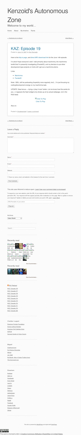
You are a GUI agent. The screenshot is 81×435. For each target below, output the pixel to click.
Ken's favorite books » (31, 263)
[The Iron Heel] (29, 254)
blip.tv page (23, 57)
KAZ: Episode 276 (12, 293)
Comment (10, 137)
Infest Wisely (69, 38)
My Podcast (13, 285)
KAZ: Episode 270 (12, 308)
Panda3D (18, 78)
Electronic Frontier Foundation (15, 324)
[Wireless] (21, 248)
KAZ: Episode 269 (12, 311)
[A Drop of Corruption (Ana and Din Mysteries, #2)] (13, 274)
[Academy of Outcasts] (25, 274)
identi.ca (9, 376)
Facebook (10, 403)
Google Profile (11, 405)
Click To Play (40, 101)
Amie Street (10, 381)
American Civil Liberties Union (15, 329)
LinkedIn (9, 386)
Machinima (19, 75)
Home (9, 30)
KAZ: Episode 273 (12, 301)
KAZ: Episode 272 (12, 303)
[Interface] (21, 252)
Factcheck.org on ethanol (14, 38)
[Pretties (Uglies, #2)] (29, 258)
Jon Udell (10, 355)
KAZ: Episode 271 (12, 306)
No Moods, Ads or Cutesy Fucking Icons (18, 357)
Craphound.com (11, 347)
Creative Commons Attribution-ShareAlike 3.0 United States (42, 434)
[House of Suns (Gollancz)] (17, 248)
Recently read (13, 240)
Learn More (56, 198)
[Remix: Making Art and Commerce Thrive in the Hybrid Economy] (25, 248)
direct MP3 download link (40, 57)
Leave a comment (33, 111)
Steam (9, 388)
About (16, 30)
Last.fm (9, 383)
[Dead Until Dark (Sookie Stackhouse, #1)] (9, 248)
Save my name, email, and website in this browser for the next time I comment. (32, 177)
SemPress (54, 424)
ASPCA (9, 332)
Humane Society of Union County (16, 334)
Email (9, 164)
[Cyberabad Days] (25, 260)
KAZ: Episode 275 (12, 296)
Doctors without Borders (14, 327)
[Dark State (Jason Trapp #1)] (21, 274)
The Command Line (13, 360)
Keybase (9, 373)
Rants (33, 30)
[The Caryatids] (17, 260)
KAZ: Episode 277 (12, 291)
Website (9, 170)
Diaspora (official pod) (13, 408)
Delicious (9, 391)
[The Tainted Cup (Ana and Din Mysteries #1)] (17, 274)
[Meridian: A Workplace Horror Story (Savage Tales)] (9, 274)
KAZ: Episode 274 (12, 298)
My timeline (25, 30)
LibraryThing (10, 395)
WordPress (40, 424)
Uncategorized (21, 111)
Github (9, 410)
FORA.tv (9, 398)
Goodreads (10, 378)
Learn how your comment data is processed (50, 189)
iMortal (9, 352)
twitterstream (11, 393)
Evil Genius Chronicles (13, 350)
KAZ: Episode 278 (12, 288)
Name (9, 157)
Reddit (9, 400)
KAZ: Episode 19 (25, 48)
